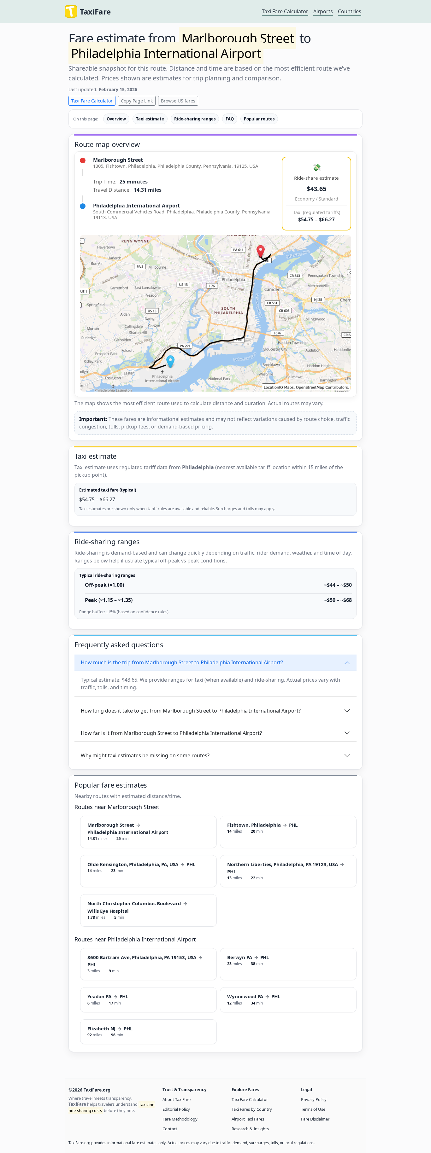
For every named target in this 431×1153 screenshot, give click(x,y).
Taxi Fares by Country (252, 1109)
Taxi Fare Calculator (285, 11)
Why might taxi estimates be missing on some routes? (145, 755)
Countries (349, 11)
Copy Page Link (137, 101)
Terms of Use (313, 1109)
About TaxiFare (176, 1099)
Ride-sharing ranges (195, 119)
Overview (116, 119)
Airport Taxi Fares (248, 1119)
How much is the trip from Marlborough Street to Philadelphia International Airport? (182, 662)
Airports (323, 11)
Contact (169, 1129)
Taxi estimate (150, 119)
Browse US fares (178, 101)
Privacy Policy (314, 1099)
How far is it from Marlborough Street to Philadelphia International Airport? (171, 733)
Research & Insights (250, 1129)
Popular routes (259, 119)
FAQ (230, 119)
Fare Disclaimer (315, 1119)
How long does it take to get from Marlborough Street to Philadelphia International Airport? (191, 710)
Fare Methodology (180, 1119)
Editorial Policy (176, 1109)
